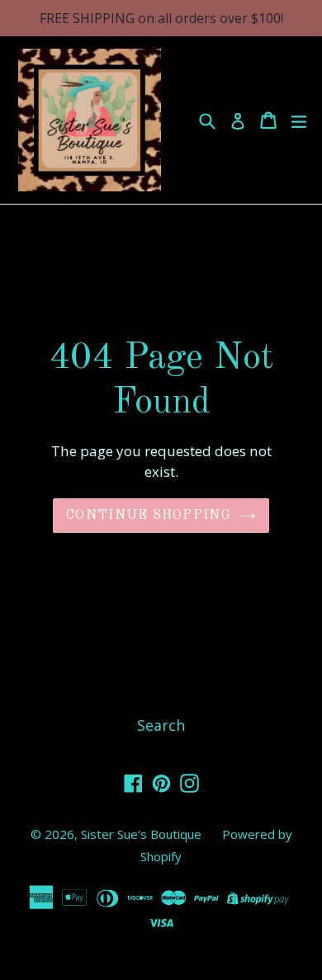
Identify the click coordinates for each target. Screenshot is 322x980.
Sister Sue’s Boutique (141, 834)
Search (161, 725)
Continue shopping (148, 515)
